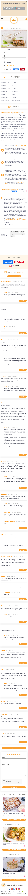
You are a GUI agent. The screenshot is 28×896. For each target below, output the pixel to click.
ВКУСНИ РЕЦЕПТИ (12, 884)
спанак (22, 231)
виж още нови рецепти (14, 880)
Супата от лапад (13, 204)
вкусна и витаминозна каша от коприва (16, 219)
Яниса (3, 650)
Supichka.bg (8, 891)
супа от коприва (17, 218)
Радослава (4, 714)
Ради (2, 734)
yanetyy (3, 461)
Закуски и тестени (9, 25)
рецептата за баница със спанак (15, 146)
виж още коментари (14, 748)
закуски (22, 234)
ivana (2, 307)
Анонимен (4, 340)
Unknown (4, 494)
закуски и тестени (11, 52)
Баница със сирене (6, 112)
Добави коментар (14, 276)
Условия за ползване (6, 893)
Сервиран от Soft (22, 893)
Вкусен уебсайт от (20, 891)
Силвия (3, 576)
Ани (2, 534)
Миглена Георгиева (7, 557)
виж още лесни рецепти (14, 819)
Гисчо (5, 292)
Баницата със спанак (6, 132)
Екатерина (4, 628)
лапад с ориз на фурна (13, 212)
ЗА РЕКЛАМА (20, 885)
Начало (2, 25)
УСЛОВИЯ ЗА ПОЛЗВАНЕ (12, 885)
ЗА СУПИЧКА (20, 884)
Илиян (5, 683)
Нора (2, 669)
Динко (3, 701)
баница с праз (8, 114)
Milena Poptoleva (6, 281)
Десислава (4, 606)
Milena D (3, 376)
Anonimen (7, 512)
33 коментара (10, 65)
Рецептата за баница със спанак (9, 189)
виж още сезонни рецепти (14, 849)
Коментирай (23, 300)
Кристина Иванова (9, 521)
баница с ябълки (15, 112)
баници (12, 236)
